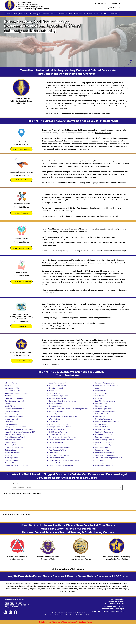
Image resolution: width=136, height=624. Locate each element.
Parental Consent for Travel (15, 437)
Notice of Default (101, 414)
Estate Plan (53, 445)
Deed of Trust (10, 406)
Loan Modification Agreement (106, 401)
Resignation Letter (11, 460)
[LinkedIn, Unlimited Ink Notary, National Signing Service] (5, 612)
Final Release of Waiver (57, 450)
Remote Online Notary (116, 601)
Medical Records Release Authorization (19, 429)
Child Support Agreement (58, 432)
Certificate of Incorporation (14, 398)
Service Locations (117, 599)
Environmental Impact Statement (61, 440)
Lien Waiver (99, 396)
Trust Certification (55, 406)
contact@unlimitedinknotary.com (107, 3)
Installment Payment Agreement (61, 465)
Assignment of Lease (12, 391)
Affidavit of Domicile (56, 429)
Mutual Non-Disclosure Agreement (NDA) (20, 432)
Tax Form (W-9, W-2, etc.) (58, 398)
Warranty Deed (54, 419)
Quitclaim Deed (10, 450)
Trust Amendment (56, 403)
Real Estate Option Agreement (106, 445)
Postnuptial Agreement (103, 434)
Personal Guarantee (102, 429)
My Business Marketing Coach (67, 613)
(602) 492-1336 (114, 8)
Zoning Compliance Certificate (60, 427)
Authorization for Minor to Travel (16, 393)
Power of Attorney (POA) (14, 447)
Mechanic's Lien (101, 403)
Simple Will (53, 391)
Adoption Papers (11, 383)
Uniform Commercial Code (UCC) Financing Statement (69, 409)
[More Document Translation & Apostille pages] (66, 13)
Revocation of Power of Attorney (16, 465)
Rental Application (102, 447)
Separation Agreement (57, 383)
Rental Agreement (11, 458)
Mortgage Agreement (103, 409)
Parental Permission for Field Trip (107, 422)
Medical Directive (101, 406)
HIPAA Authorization (56, 458)
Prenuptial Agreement (13, 440)
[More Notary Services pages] (26, 13)
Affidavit (8, 385)
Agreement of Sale (12, 388)
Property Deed (10, 442)
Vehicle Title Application (104, 465)
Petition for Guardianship (104, 432)
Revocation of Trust (102, 450)
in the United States (21, 207)
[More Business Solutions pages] (101, 13)
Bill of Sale (8, 396)
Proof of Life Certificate (103, 442)
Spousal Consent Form (57, 393)
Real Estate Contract (12, 453)
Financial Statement (12, 411)
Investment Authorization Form (106, 385)
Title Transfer (100, 460)
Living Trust (9, 422)
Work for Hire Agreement (58, 424)
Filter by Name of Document (20, 483)
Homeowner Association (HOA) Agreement (64, 460)
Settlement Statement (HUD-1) (106, 453)
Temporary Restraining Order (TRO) (108, 458)
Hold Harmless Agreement (15, 416)
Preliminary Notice (102, 437)
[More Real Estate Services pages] (84, 13)
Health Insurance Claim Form (59, 455)
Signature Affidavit (56, 388)
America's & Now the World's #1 (27, 4)
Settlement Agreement (57, 385)
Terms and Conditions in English (112, 609)
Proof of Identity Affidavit (104, 440)
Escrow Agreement (56, 442)
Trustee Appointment (103, 463)
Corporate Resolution (57, 434)
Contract (8, 403)
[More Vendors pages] (116, 13)
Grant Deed (53, 453)
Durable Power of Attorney (14, 409)
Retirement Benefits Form (14, 463)
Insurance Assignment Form (105, 383)
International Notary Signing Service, (29, 6)
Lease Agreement (11, 419)
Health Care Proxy (11, 414)
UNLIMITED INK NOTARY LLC (15, 603)
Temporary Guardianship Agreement (62, 401)
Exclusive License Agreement (60, 447)
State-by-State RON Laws (114, 603)
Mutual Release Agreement (105, 411)
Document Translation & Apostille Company (32, 9)
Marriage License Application (15, 427)
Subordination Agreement (58, 396)
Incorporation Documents (58, 463)
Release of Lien (10, 455)
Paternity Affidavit (101, 427)
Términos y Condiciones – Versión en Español (108, 611)
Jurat (97, 388)
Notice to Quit (100, 416)
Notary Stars (81, 613)
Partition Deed (100, 424)
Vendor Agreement (56, 414)
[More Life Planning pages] (39, 13)
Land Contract (100, 391)
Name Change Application (14, 434)
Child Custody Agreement (14, 401)
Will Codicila (53, 422)
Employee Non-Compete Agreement (62, 437)
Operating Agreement (103, 419)
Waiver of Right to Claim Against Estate (63, 416)
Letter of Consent (101, 393)
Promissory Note (11, 445)
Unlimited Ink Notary (23, 2)
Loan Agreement (11, 424)
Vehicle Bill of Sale (56, 411)
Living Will (99, 398)
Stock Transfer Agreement (105, 455)
